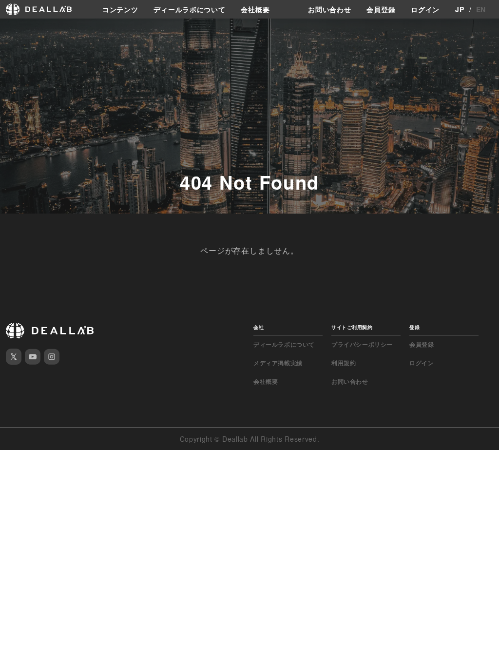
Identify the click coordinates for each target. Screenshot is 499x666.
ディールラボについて (189, 9)
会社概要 (255, 9)
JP (459, 9)
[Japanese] (25, 30)
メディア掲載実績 (278, 362)
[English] (8, 30)
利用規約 (343, 362)
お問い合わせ (329, 9)
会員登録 (380, 9)
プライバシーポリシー (362, 344)
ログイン (425, 9)
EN (481, 9)
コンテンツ (120, 9)
